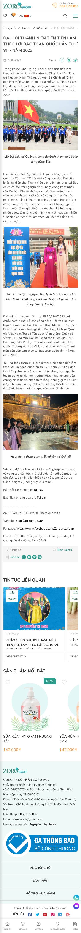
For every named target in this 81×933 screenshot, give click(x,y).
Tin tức (26, 28)
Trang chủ (9, 28)
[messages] (76, 906)
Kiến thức (43, 28)
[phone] (76, 898)
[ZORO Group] (17, 5)
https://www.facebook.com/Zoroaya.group (45, 528)
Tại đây (38, 490)
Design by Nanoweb (55, 908)
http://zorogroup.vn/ (29, 521)
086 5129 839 (69, 6)
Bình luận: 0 (64, 550)
